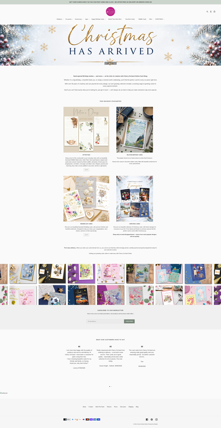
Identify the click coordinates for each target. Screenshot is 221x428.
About (84, 406)
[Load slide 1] (109, 63)
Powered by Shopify (153, 424)
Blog (137, 406)
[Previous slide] (106, 63)
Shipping (130, 406)
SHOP (86, 169)
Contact (91, 406)
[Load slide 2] (111, 63)
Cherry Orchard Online (142, 424)
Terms (116, 406)
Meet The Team (100, 406)
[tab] (109, 386)
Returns (109, 406)
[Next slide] (114, 63)
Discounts (123, 406)
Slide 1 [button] (109, 386)
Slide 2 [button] (111, 386)
